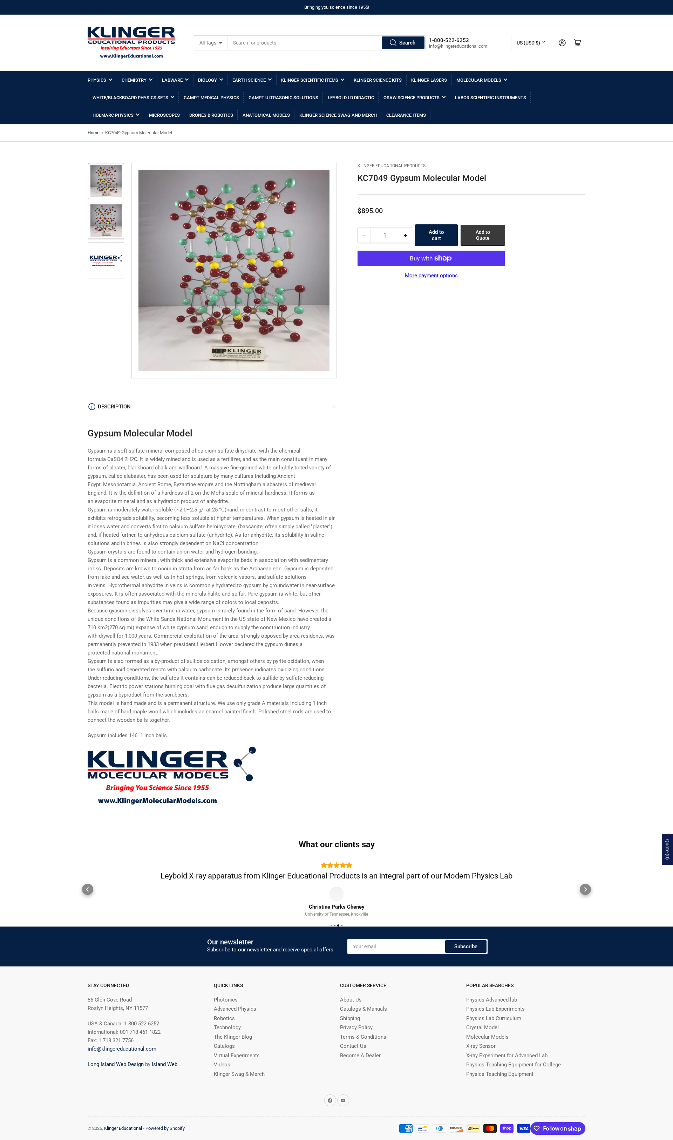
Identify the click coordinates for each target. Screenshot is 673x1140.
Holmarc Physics (113, 115)
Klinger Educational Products (392, 165)
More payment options (431, 275)
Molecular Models (478, 80)
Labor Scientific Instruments (490, 97)
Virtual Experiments (237, 1066)
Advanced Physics (235, 1020)
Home (94, 132)
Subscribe (465, 957)
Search (407, 43)
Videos (222, 1075)
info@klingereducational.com (122, 1060)
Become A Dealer (360, 1066)
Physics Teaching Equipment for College (513, 1075)
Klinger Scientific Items (309, 80)
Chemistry (134, 80)
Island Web (164, 1075)
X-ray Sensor (481, 1057)
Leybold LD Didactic (351, 97)
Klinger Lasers (429, 80)
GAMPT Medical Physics (211, 97)
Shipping (350, 1029)
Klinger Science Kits (378, 80)
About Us (351, 1010)
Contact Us (353, 1057)
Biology (207, 80)
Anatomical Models (266, 115)
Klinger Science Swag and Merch (338, 115)
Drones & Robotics (211, 115)
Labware (172, 80)
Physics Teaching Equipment (499, 1085)
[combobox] (326, 42)
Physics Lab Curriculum (493, 1029)
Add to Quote (483, 235)
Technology (227, 1038)
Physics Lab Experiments (495, 1020)
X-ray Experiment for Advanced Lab (507, 1066)
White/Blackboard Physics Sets (130, 97)
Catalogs (224, 1057)
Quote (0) (667, 849)
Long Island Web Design (116, 1075)
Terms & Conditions (363, 1048)
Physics (97, 80)
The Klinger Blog (233, 1048)
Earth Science (249, 80)
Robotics (224, 1029)
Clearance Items (406, 115)
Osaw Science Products (411, 97)
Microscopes (164, 115)
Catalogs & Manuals (363, 1020)
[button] (87, 895)
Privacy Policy (356, 1038)
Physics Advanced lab (491, 1010)
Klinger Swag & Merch (239, 1085)
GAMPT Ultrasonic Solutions (283, 97)
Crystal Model (482, 1038)
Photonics (226, 1010)
